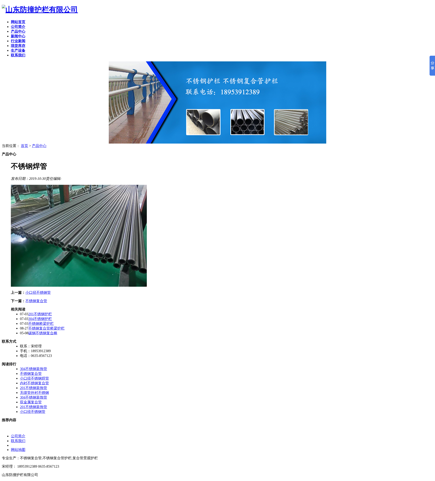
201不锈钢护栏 (40, 314)
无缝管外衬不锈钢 (34, 392)
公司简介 (18, 436)
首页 (24, 146)
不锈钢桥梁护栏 (41, 323)
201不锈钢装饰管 (33, 388)
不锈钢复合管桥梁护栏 (46, 328)
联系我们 (18, 441)
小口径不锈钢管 (38, 292)
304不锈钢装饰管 (33, 369)
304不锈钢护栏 (40, 319)
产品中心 (39, 146)
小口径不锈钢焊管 (34, 378)
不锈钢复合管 (36, 301)
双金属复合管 (31, 402)
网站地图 (18, 450)
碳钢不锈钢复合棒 (42, 333)
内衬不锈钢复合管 (34, 383)
